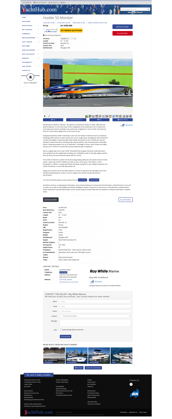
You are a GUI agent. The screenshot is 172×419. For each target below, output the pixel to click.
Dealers (89, 380)
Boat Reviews (91, 391)
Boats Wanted (91, 397)
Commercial (26, 34)
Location (54, 316)
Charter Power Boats (62, 382)
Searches (41, 2)
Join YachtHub (91, 384)
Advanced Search (135, 12)
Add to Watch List (77, 120)
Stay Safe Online (92, 402)
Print (53, 120)
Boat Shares (59, 393)
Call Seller (123, 33)
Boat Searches (28, 391)
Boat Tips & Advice (28, 54)
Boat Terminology (61, 389)
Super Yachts (28, 384)
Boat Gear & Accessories (31, 393)
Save (55, 330)
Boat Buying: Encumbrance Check (34, 399)
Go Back (79, 368)
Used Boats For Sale (48, 23)
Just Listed (27, 386)
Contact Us (26, 70)
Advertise (25, 58)
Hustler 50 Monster (97, 23)
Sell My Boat (27, 2)
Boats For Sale (27, 25)
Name (55, 301)
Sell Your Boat (27, 29)
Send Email (66, 336)
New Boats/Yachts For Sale (32, 380)
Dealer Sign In (91, 382)
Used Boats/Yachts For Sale (32, 382)
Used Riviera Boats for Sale (64, 395)
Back (100, 120)
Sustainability (27, 62)
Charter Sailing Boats (62, 380)
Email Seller (123, 27)
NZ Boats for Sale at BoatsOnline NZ (35, 406)
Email (55, 306)
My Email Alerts (28, 397)
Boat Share (26, 46)
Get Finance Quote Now (71, 30)
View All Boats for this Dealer (68, 282)
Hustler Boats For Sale (78, 23)
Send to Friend (123, 120)
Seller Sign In (143, 412)
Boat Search (26, 21)
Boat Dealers (26, 66)
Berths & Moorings (28, 38)
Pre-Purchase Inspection (53, 35)
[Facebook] (131, 384)
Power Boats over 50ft (63, 23)
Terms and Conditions (94, 404)
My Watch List (28, 395)
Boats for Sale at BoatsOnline (33, 404)
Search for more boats (93, 368)
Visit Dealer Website (65, 279)
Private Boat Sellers (93, 393)
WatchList (55, 2)
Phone (55, 311)
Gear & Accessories (28, 50)
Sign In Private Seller (93, 395)
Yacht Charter (27, 42)
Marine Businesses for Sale (64, 391)
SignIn (64, 2)
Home (24, 17)
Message (54, 321)
